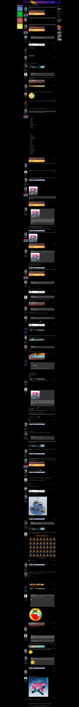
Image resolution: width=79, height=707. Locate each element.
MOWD (18, 28)
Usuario (52, 1)
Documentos (18, 8)
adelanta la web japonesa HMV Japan (49, 108)
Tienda (18, 21)
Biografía (18, 27)
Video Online (18, 14)
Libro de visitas (19, 18)
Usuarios (18, 20)
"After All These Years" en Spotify (32, 43)
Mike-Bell (42, 705)
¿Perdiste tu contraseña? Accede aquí (58, 16)
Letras (18, 26)
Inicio (18, 5)
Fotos (18, 13)
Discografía (18, 24)
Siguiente (43, 700)
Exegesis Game (19, 15)
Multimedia (18, 12)
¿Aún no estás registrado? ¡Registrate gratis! (59, 14)
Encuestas (18, 9)
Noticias (18, 7)
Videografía (18, 25)
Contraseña (53, 2)
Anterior (37, 700)
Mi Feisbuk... (26, 185)
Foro (17, 19)
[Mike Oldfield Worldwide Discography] (59, 9)
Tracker (18, 16)
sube (29, 420)
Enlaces (18, 10)
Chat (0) (18, 22)
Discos (27, 5)
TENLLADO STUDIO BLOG (26, 393)
